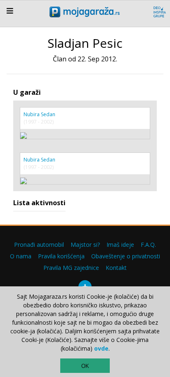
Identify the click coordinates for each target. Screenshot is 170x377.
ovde (101, 348)
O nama (20, 256)
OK (85, 366)
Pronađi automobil (39, 244)
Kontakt (116, 268)
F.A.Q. (148, 244)
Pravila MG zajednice (71, 268)
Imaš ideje (120, 244)
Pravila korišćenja (61, 256)
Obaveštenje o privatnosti (125, 256)
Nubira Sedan (39, 114)
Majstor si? (85, 244)
